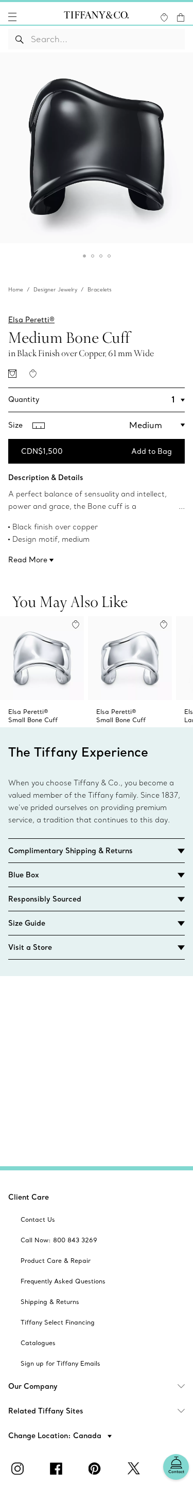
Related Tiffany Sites (45, 1411)
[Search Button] (20, 39)
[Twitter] (135, 1468)
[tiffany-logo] (96, 17)
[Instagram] (19, 1468)
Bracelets (99, 289)
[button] (12, 17)
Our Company (33, 1386)
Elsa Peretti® (31, 319)
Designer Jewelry (55, 289)
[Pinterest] (97, 1468)
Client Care (28, 1197)
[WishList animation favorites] (164, 17)
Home (15, 289)
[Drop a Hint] (12, 374)
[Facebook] (58, 1468)
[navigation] (12, 17)
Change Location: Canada (55, 1435)
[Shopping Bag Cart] (181, 17)
